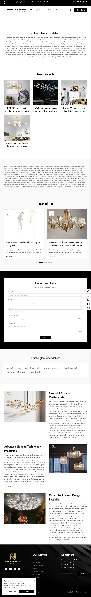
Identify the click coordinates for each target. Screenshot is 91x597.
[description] (12, 559)
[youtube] (83, 1)
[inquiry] (88, 291)
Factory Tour (36, 574)
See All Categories (38, 560)
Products (37, 10)
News (57, 10)
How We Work (37, 563)
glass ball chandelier (51, 368)
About (62, 10)
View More (9, 256)
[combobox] (14, 303)
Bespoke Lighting (38, 566)
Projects (35, 569)
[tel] (88, 295)
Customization (47, 10)
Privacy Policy (70, 592)
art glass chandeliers (35, 372)
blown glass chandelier (32, 368)
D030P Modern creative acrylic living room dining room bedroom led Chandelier (17, 109)
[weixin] (88, 308)
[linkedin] (86, 1)
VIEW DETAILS (17, 93)
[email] (88, 304)
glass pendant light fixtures (16, 372)
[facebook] (80, 1)
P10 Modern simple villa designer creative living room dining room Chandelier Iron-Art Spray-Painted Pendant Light (17, 145)
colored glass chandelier (70, 368)
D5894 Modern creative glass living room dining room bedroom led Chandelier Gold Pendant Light (73, 109)
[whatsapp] (88, 300)
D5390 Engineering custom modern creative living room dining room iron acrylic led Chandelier (45, 109)
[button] (41, 262)
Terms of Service (81, 592)
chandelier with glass (14, 368)
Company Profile (38, 571)
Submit (45, 337)
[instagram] (78, 1)
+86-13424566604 (44, 2)
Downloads (36, 577)
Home (31, 10)
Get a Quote (81, 10)
